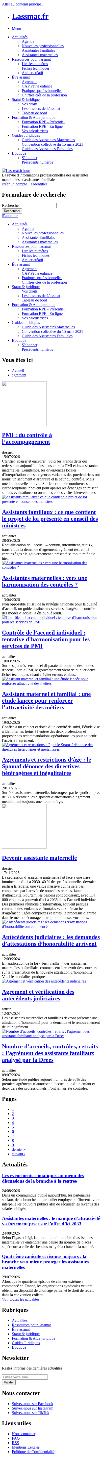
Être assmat (21, 77)
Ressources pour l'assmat (31, 59)
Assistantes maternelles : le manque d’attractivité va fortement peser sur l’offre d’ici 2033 (51, 1221)
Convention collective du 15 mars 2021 (52, 144)
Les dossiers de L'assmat (41, 108)
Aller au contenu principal (22, 4)
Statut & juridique (26, 99)
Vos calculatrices (35, 131)
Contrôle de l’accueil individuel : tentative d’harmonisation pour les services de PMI (46, 639)
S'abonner (29, 158)
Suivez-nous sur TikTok (30, 1413)
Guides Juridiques (26, 135)
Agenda (28, 41)
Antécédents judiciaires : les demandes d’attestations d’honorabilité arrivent (51, 940)
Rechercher (11, 205)
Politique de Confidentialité (33, 1452)
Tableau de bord (34, 113)
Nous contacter (23, 1434)
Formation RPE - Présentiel (43, 122)
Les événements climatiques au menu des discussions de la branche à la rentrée (43, 1178)
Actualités (19, 37)
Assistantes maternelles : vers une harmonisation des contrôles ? (44, 581)
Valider (9, 1382)
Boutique (19, 153)
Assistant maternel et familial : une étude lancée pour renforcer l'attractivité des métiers (46, 701)
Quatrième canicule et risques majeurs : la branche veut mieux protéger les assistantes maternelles (45, 1262)
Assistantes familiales (38, 50)
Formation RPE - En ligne (42, 126)
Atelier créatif (32, 73)
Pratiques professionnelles (42, 90)
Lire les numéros (35, 64)
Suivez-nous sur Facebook (32, 1404)
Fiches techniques (36, 68)
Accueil (18, 370)
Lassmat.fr (30, 16)
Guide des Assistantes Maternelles (48, 140)
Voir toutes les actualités (20, 1299)
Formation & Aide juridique (33, 117)
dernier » (19, 1149)
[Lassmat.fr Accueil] (16, 171)
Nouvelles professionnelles (43, 46)
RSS (15, 1443)
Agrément (29, 82)
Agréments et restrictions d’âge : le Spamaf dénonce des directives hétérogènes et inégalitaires (46, 766)
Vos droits (29, 104)
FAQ (16, 1438)
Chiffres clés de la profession (44, 95)
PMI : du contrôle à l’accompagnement (27, 438)
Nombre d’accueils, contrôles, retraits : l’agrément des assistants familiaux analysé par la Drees (50, 1053)
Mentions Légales (26, 1447)
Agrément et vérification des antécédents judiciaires (38, 995)
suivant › (18, 1154)
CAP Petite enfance (37, 86)
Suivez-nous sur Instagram (32, 1408)
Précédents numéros (37, 162)
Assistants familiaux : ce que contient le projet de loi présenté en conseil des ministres (50, 519)
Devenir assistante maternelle (39, 858)
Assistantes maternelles (40, 55)
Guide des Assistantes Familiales (47, 149)
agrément (19, 375)
